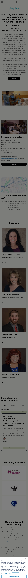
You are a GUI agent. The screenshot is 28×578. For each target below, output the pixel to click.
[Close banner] (25, 558)
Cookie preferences (14, 576)
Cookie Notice (15, 572)
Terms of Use (7, 573)
